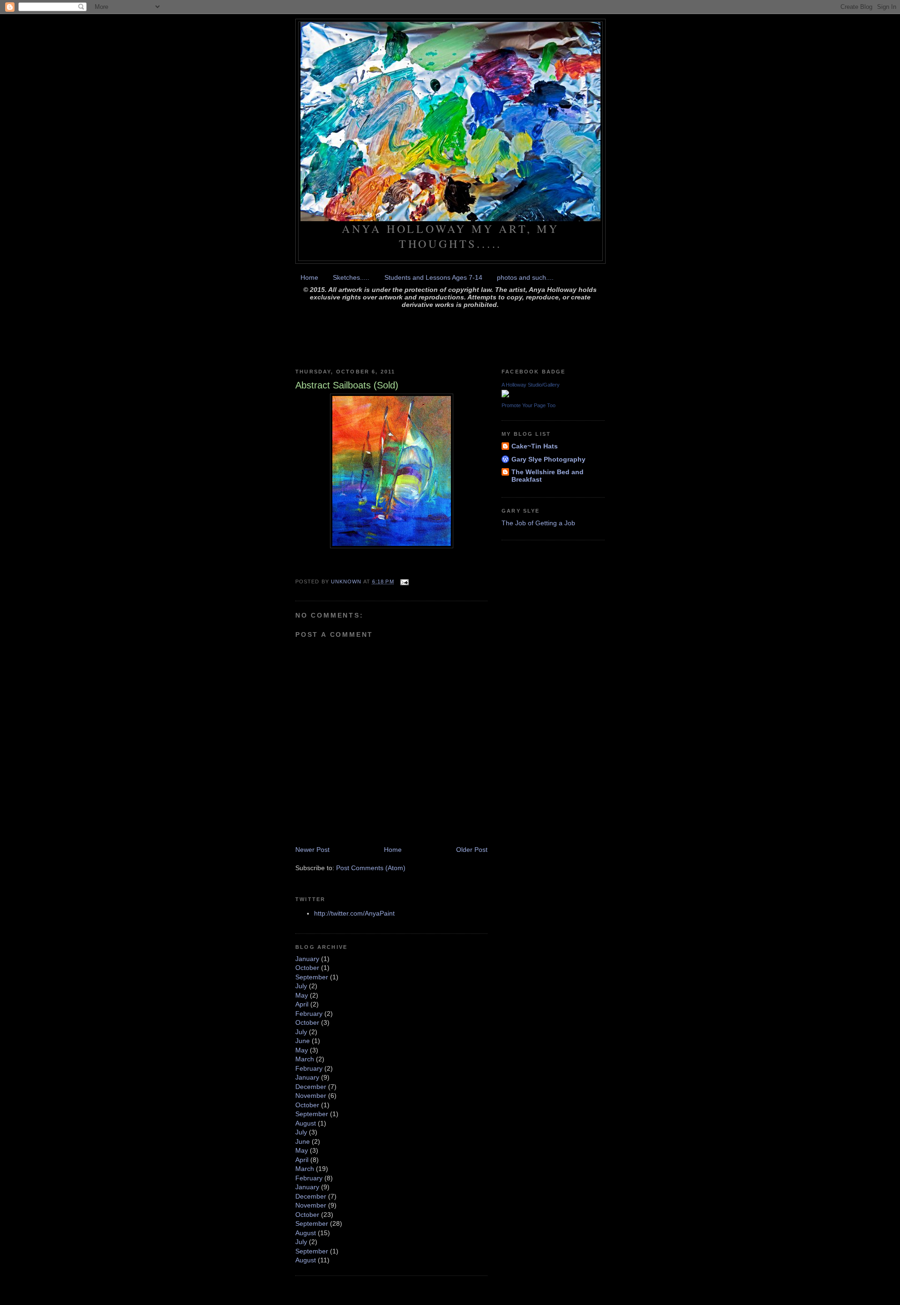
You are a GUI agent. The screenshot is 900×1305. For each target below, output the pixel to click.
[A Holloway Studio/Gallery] (505, 395)
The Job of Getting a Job (538, 523)
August (305, 1123)
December (310, 1086)
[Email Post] (404, 581)
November (310, 1095)
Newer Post (312, 849)
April (301, 1004)
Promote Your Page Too (528, 405)
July (301, 986)
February (308, 1013)
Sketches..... (351, 277)
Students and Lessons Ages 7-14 (433, 277)
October (307, 967)
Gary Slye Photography (548, 459)
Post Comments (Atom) (370, 868)
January (307, 958)
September (311, 977)
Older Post (472, 849)
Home (309, 277)
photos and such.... (525, 277)
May (301, 995)
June (302, 1040)
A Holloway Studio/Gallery (531, 385)
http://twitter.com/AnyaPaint (354, 913)
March (304, 1059)
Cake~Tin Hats (534, 446)
